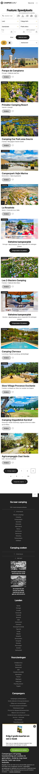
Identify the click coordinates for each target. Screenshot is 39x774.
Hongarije (18, 641)
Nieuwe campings (18, 514)
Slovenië (18, 617)
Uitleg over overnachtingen (18, 703)
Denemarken (5, 176)
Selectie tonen (23, 37)
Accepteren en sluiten (19, 750)
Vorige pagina (11, 471)
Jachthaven (18, 531)
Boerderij (18, 521)
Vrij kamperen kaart (18, 708)
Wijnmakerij (18, 526)
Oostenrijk (5, 422)
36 (28, 476)
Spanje (4, 210)
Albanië (18, 634)
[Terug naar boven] (35, 494)
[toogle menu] (37, 3)
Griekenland (18, 622)
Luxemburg (5, 354)
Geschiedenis (18, 719)
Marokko (5, 317)
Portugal (4, 73)
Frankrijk (4, 141)
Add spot (19, 558)
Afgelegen (18, 679)
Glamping (18, 536)
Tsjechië (4, 107)
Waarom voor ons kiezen (18, 712)
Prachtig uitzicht (18, 683)
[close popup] (34, 726)
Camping (18, 517)
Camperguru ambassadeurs (18, 698)
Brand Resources (18, 722)
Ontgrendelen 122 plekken (19, 250)
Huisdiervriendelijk (18, 672)
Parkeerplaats (18, 538)
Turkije (18, 631)
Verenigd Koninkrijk (18, 626)
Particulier (18, 524)
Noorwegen (18, 645)
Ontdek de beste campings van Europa (18, 715)
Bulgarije (18, 636)
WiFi (18, 669)
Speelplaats (18, 674)
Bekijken (6, 77)
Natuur (18, 529)
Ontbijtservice (18, 662)
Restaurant (18, 533)
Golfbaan (18, 540)
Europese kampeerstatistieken (18, 705)
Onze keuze (19, 511)
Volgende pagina (19, 481)
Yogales (18, 686)
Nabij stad (18, 681)
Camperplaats (18, 519)
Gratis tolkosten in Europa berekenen (18, 701)
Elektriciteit (18, 667)
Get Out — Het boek (18, 717)
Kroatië (18, 610)
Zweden (18, 648)
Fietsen (18, 676)
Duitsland (18, 624)
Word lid (31, 3)
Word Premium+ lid (14, 244)
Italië (3, 459)
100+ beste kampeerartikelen (18, 507)
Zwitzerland (18, 650)
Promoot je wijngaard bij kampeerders (18, 710)
